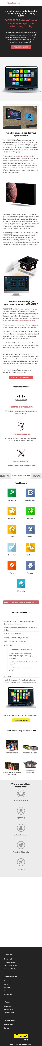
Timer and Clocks (10, 969)
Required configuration (21, 476)
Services (7, 1006)
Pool (5, 991)
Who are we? (8, 1025)
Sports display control (11, 965)
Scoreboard (8, 959)
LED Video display (10, 962)
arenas (18, 156)
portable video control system (25, 321)
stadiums (27, 156)
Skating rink (8, 994)
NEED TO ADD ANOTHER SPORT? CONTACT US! (21, 602)
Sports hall (7, 981)
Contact (6, 1028)
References (7, 1009)
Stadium (7, 987)
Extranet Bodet (9, 1013)
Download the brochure (21, 377)
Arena (6, 984)
